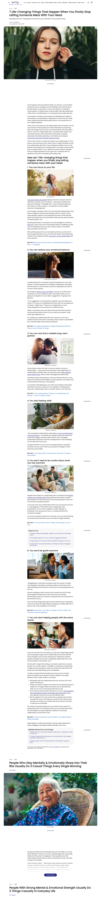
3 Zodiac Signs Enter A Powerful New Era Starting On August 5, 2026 (50, 741)
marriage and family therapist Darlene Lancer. (43, 138)
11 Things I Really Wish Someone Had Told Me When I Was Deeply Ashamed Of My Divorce (50, 737)
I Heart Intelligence (14, 22)
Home (10, 8)
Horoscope (34, 2)
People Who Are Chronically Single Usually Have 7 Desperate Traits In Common (51, 732)
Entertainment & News (51, 2)
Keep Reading (50, 875)
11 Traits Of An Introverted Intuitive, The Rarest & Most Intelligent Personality (50, 544)
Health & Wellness (62, 2)
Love (25, 2)
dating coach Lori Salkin (45, 292)
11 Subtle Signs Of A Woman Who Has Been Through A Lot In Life (50, 541)
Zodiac (29, 2)
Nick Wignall (12, 770)
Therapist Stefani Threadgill (36, 200)
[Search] (88, 2)
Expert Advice (80, 2)
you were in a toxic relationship (59, 236)
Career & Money (72, 2)
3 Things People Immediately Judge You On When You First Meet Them (50, 534)
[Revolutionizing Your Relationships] (15, 2)
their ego (30, 225)
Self (39, 2)
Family (42, 2)
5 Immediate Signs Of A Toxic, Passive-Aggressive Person (48, 538)
